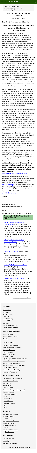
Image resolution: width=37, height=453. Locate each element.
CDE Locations (7, 310)
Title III (5, 407)
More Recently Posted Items (22, 298)
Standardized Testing (9, 403)
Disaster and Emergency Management (14, 390)
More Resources (9, 432)
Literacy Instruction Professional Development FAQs (14, 241)
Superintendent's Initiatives (10, 328)
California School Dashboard (11, 345)
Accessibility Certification (10, 443)
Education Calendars (9, 416)
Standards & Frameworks (10, 372)
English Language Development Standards (15, 359)
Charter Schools (7, 383)
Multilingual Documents (9, 425)
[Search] (35, 1)
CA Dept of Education (12, 2)
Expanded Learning (8, 392)
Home (5, 6)
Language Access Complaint (11, 421)
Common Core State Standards (12, 347)
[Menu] (2, 1)
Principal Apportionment (12, 10)
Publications (6, 427)
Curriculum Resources (9, 354)
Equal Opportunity (8, 319)
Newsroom (6, 323)
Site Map (11, 438)
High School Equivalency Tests (11, 363)
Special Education (8, 401)
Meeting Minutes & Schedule (11, 336)
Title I (4, 405)
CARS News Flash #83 (11, 251)
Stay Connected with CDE (10, 325)
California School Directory (10, 414)
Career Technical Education (10, 381)
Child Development (8, 387)
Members (5, 339)
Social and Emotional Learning (11, 370)
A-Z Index (5, 438)
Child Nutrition (7, 385)
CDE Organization (8, 314)
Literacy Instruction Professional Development (14, 223)
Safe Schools (6, 396)
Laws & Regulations (8, 423)
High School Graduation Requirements (14, 365)
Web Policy (6, 441)
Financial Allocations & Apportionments (14, 361)
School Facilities (7, 398)
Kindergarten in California (10, 367)
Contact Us (6, 316)
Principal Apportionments (10, 394)
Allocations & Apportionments (14, 8)
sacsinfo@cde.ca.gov (9, 193)
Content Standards (8, 352)
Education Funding (8, 356)
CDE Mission (6, 312)
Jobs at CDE (6, 321)
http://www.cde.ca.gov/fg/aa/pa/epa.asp (14, 173)
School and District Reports (10, 430)
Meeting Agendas (8, 334)
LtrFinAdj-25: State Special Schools (15, 265)
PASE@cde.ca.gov (8, 185)
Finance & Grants (14, 6)
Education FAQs (7, 418)
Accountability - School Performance (13, 379)
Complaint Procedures (9, 350)
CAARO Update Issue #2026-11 (14, 278)
